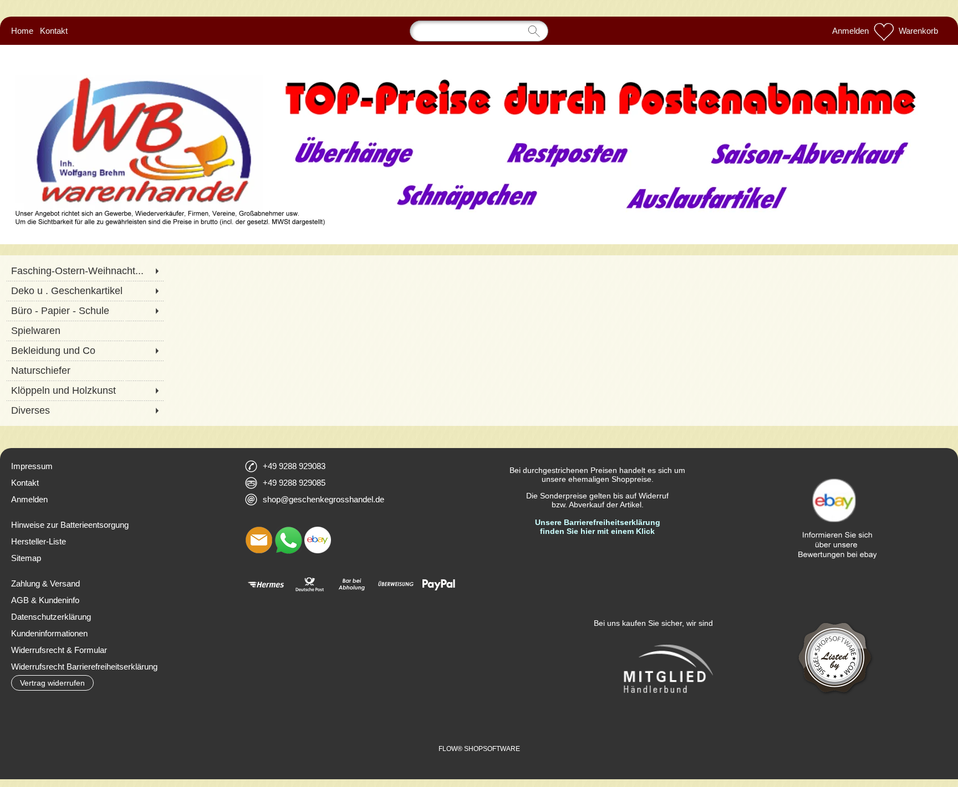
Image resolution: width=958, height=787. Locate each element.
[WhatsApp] (288, 540)
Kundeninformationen (49, 633)
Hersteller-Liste (38, 541)
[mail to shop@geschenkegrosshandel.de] (259, 540)
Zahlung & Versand (45, 583)
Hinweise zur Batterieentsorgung (70, 524)
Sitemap (26, 558)
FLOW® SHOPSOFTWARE (479, 749)
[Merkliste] (884, 31)
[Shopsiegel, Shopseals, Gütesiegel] (835, 613)
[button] (52, 683)
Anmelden (850, 30)
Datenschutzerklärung (51, 616)
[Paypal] (439, 584)
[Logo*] (479, 65)
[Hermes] (266, 584)
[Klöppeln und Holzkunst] (85, 390)
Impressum (32, 466)
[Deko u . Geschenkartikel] (85, 291)
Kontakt (54, 30)
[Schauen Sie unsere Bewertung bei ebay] (835, 462)
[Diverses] (85, 410)
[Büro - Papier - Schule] (85, 311)
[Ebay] (318, 540)
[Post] (309, 584)
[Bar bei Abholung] (352, 584)
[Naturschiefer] (85, 370)
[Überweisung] (395, 584)
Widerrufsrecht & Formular (59, 650)
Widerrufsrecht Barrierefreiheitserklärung (84, 666)
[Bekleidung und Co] (85, 351)
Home (22, 30)
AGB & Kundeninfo (45, 600)
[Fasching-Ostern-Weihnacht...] (85, 271)
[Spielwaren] (85, 331)
